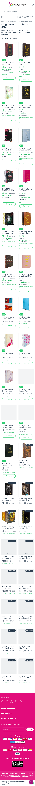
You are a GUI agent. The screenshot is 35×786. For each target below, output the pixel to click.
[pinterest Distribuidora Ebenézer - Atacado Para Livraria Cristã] (20, 701)
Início (2, 21)
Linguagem (13, 21)
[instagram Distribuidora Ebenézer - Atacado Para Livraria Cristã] (2, 701)
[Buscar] (31, 11)
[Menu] (2, 5)
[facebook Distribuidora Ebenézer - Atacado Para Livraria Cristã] (7, 701)
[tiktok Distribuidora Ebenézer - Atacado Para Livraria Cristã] (11, 701)
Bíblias (7, 21)
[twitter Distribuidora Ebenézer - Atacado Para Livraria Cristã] (16, 701)
